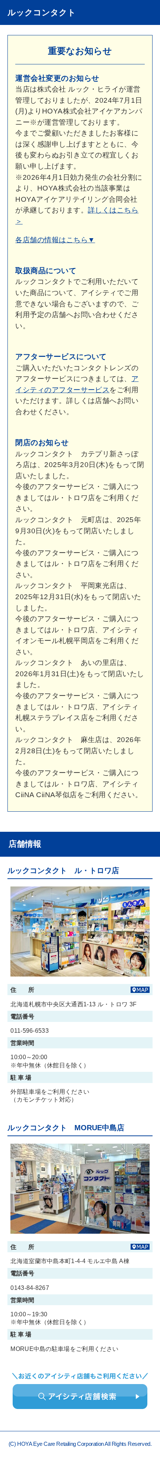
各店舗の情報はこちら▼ (55, 240)
